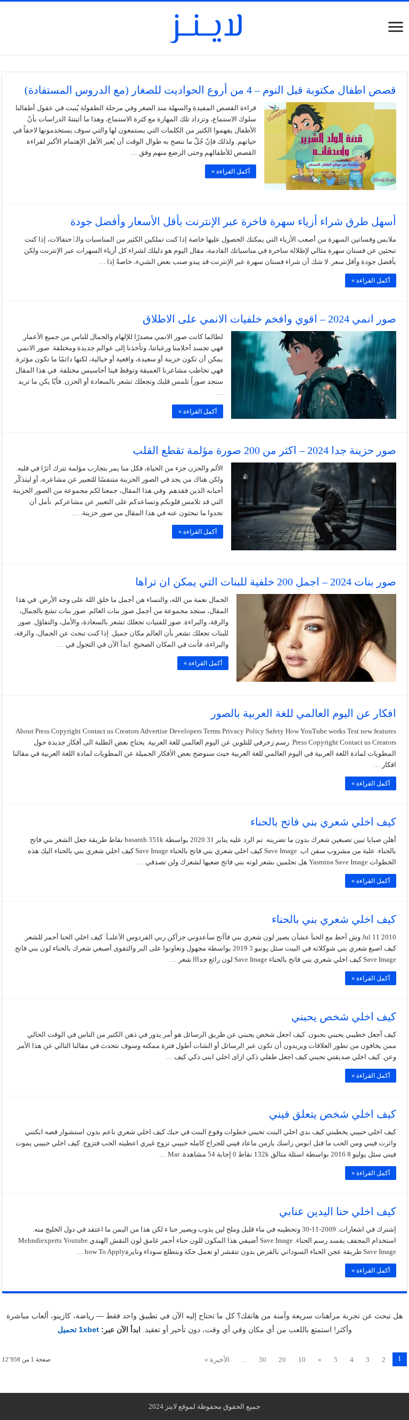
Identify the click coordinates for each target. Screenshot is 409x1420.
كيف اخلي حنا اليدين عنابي (337, 1211)
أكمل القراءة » (230, 171)
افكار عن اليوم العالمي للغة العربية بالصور (303, 713)
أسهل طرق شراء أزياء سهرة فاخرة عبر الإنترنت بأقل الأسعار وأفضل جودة (233, 221)
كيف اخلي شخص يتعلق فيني (332, 1114)
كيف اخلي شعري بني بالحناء (334, 919)
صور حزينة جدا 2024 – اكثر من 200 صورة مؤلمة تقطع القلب (264, 450)
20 (282, 1360)
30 (262, 1360)
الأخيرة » (217, 1360)
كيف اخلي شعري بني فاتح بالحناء (323, 822)
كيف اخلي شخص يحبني (343, 1016)
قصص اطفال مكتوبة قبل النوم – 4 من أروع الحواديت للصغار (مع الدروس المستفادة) (210, 90)
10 (302, 1360)
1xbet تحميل (78, 1329)
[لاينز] (204, 26)
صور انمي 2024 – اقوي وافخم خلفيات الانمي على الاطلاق (269, 319)
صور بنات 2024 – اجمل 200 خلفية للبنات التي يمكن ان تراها (265, 582)
